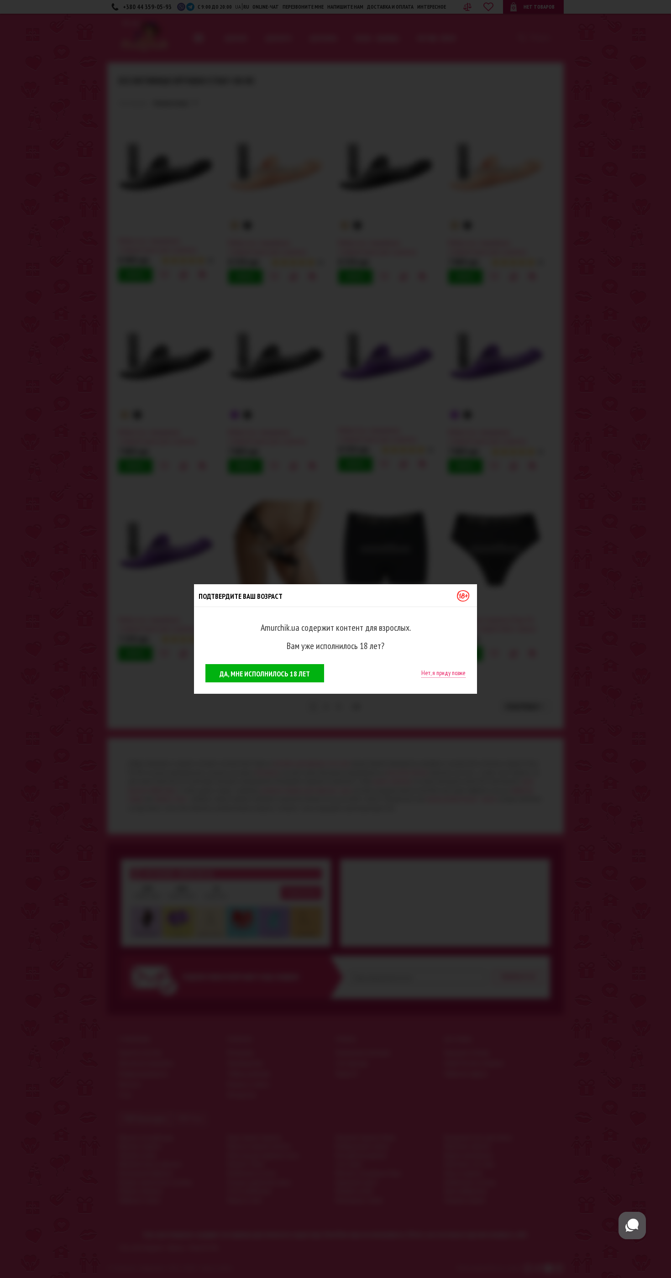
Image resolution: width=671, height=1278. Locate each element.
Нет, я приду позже (443, 673)
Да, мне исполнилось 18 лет (265, 673)
